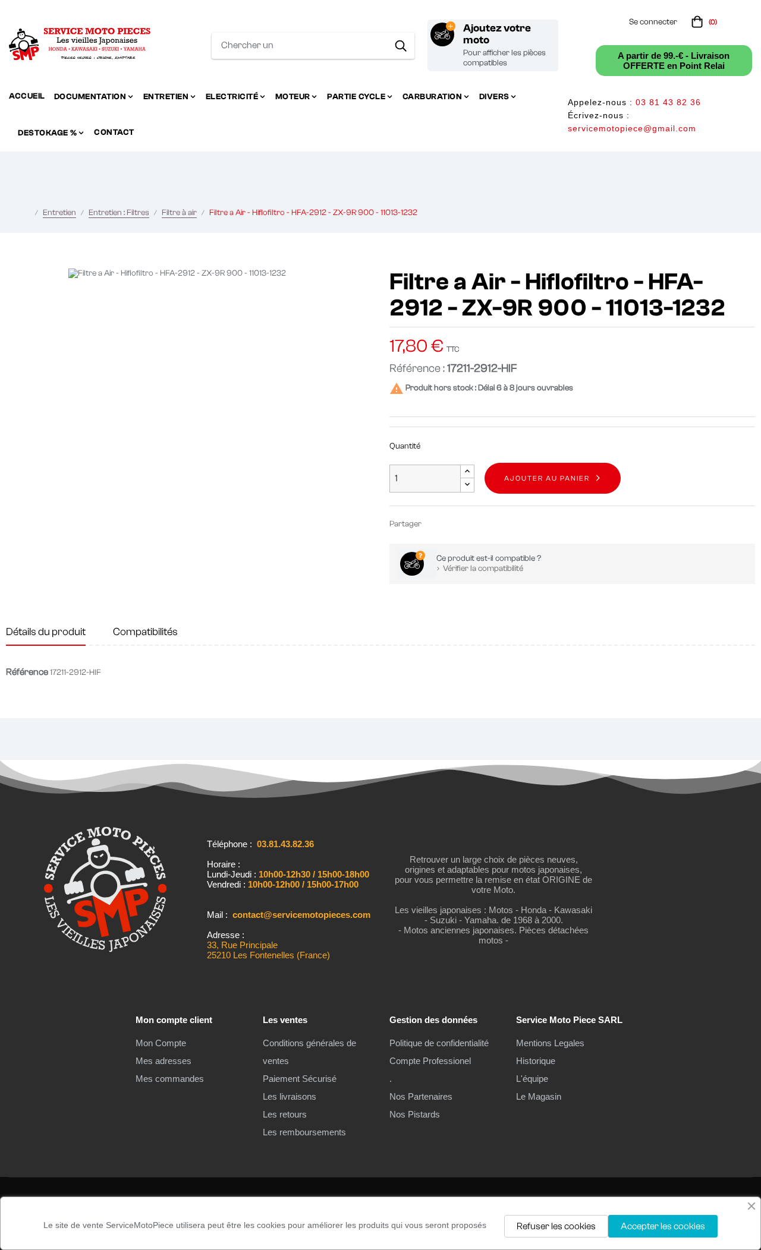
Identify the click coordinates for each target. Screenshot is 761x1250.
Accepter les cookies (663, 1226)
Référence (27, 672)
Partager (435, 523)
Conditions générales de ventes (309, 1052)
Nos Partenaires (420, 1096)
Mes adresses (163, 1061)
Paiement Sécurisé (300, 1079)
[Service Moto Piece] (105, 961)
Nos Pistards (414, 1114)
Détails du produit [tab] (46, 632)
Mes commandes (170, 1079)
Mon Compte (161, 1043)
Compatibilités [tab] (145, 632)
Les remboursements (304, 1132)
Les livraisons (289, 1096)
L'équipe (532, 1079)
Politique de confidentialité (439, 1043)
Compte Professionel (430, 1061)
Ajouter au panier (547, 478)
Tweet (453, 523)
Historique (535, 1061)
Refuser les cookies (556, 1226)
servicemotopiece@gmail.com (632, 128)
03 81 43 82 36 (668, 102)
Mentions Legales (550, 1043)
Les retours (285, 1114)
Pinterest (471, 523)
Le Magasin (538, 1096)
